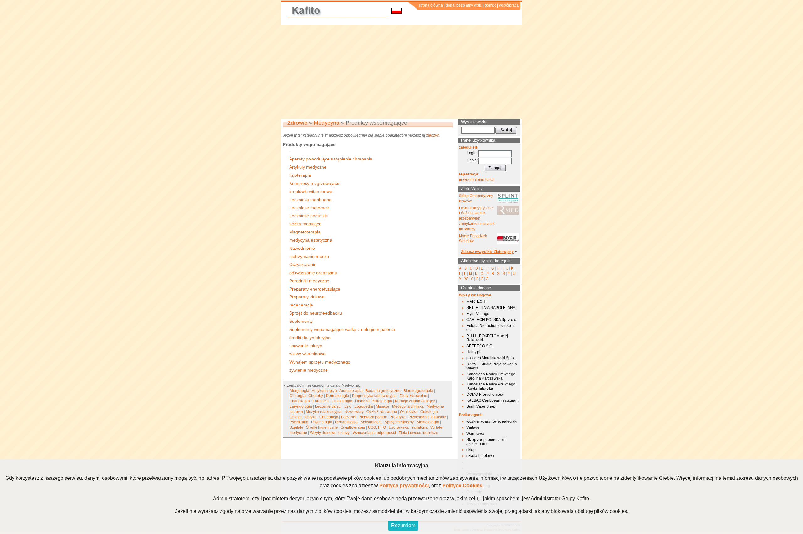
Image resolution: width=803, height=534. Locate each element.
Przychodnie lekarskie (427, 417)
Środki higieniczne (322, 427)
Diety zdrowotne (413, 396)
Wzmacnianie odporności (374, 433)
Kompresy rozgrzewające (314, 183)
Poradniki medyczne (309, 280)
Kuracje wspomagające (415, 401)
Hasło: (472, 160)
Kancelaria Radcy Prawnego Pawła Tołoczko (490, 386)
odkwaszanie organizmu (313, 272)
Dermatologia (337, 396)
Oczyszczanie (302, 264)
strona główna (431, 5)
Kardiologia (382, 401)
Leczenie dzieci (328, 406)
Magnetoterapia (305, 231)
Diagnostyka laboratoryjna (374, 396)
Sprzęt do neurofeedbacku (315, 313)
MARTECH (475, 301)
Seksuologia (371, 422)
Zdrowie (297, 123)
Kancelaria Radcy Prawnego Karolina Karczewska (490, 376)
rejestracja (468, 174)
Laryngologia (301, 406)
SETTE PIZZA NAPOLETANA (490, 308)
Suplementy (301, 321)
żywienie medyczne (308, 370)
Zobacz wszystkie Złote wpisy (487, 251)
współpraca (509, 5)
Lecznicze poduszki (308, 215)
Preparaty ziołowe (307, 296)
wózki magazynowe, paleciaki (491, 421)
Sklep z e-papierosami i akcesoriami (486, 441)
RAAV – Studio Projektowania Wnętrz (491, 366)
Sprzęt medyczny (399, 422)
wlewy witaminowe (307, 353)
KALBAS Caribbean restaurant (492, 400)
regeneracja (301, 304)
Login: (472, 153)
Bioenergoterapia (418, 391)
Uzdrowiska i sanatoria (408, 427)
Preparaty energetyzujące (314, 288)
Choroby (315, 396)
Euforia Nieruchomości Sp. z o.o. (490, 327)
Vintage (473, 427)
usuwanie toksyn (305, 345)
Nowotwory (354, 412)
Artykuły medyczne (308, 167)
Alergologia (299, 391)
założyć (432, 135)
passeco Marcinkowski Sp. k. (490, 358)
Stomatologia (428, 422)
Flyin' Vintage (477, 314)
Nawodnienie (302, 248)
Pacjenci (348, 417)
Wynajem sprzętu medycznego (319, 361)
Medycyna (326, 123)
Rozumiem (403, 525)
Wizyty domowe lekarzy (330, 433)
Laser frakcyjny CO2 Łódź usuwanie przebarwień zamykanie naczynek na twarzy (477, 218)
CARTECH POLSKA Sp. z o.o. (491, 319)
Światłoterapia (353, 427)
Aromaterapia (351, 391)
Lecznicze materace (309, 207)
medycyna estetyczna (310, 240)
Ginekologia (342, 401)
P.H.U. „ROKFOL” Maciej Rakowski (487, 338)
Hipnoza (362, 401)
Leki (348, 406)
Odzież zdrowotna (381, 412)
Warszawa (475, 434)
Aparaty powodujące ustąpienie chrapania (330, 158)
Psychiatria (299, 422)
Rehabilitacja (346, 422)
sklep (471, 450)
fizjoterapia (300, 175)
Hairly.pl (473, 352)
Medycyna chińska (408, 406)
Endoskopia (300, 401)
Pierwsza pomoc (373, 417)
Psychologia (321, 422)
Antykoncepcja (324, 391)
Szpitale (296, 427)
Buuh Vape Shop (480, 406)
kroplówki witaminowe (310, 191)
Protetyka (398, 417)
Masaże (382, 406)
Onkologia (429, 412)
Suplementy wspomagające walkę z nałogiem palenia (342, 329)
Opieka (296, 417)
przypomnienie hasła (477, 179)
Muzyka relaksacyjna (324, 412)
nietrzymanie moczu (309, 256)
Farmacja (321, 401)
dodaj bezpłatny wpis (464, 5)
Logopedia (363, 406)
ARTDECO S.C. (479, 346)
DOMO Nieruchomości (485, 394)
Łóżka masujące (305, 223)
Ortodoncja (328, 417)
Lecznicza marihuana (310, 199)
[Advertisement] (401, 72)
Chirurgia (298, 396)
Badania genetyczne (383, 391)
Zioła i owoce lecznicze (418, 433)
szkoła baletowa (480, 455)
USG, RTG (377, 427)
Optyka (310, 417)
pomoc (490, 5)
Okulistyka (408, 412)
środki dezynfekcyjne (310, 337)
